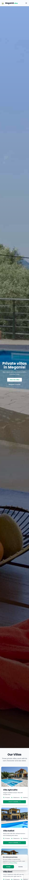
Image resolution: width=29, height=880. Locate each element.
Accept (8, 867)
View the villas (14, 380)
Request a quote (14, 384)
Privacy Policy (13, 863)
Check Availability (13, 802)
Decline (20, 867)
